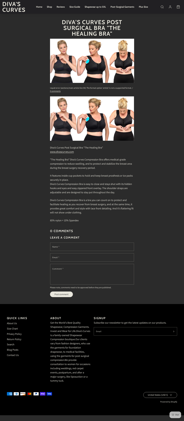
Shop (49, 6)
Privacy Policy (14, 334)
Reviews (61, 6)
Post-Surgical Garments (122, 6)
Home (39, 6)
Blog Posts (12, 349)
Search (10, 344)
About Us (12, 323)
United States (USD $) (158, 394)
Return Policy (14, 339)
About (55, 318)
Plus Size (143, 6)
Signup (100, 318)
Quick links (17, 318)
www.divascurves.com (62, 151)
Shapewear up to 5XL (95, 6)
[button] (162, 6)
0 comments (55, 91)
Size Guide (74, 6)
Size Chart (12, 328)
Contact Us (13, 355)
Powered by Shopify (168, 401)
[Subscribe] (174, 331)
